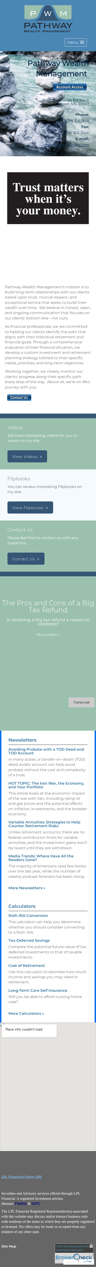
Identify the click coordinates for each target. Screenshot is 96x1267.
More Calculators (26, 1013)
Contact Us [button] (23, 559)
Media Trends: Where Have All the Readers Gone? (41, 858)
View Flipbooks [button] (28, 508)
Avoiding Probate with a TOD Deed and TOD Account (46, 751)
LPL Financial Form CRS (21, 1177)
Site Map (8, 1246)
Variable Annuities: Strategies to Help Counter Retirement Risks (44, 824)
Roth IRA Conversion (28, 915)
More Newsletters (26, 888)
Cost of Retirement (26, 965)
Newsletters (22, 740)
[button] (76, 42)
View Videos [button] (25, 456)
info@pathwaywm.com (67, 145)
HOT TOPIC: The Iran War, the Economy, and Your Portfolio (46, 785)
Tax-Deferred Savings (29, 940)
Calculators (21, 906)
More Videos (48, 634)
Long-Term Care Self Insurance (37, 990)
